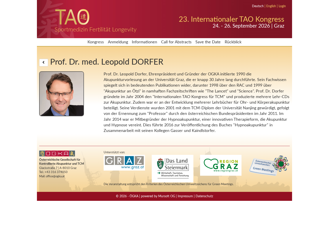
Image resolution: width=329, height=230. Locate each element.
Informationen (144, 42)
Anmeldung (118, 42)
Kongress (96, 42)
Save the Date (208, 42)
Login (282, 6)
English (271, 6)
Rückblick (233, 42)
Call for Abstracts (176, 42)
